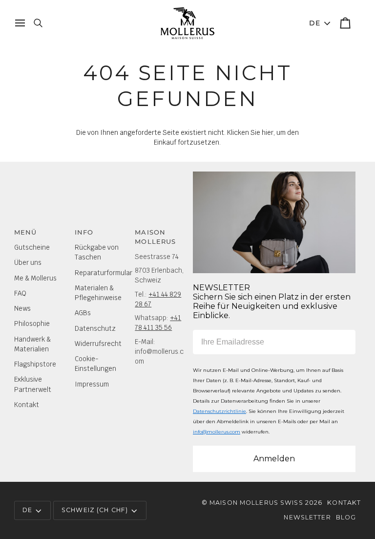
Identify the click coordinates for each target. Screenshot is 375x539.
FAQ (20, 293)
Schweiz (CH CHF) (95, 510)
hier (267, 132)
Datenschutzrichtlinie (219, 411)
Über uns (28, 262)
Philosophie (32, 323)
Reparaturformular (103, 272)
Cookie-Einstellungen (95, 363)
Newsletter (307, 517)
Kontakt (26, 404)
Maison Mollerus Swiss (256, 502)
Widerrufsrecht (98, 343)
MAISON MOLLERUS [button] (155, 237)
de (315, 23)
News (22, 308)
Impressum (92, 384)
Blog (346, 517)
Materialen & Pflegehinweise (98, 292)
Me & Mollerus (35, 278)
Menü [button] (25, 232)
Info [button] (84, 232)
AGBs (83, 312)
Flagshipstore (35, 364)
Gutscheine (32, 247)
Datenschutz (95, 328)
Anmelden (274, 458)
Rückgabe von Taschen (97, 252)
